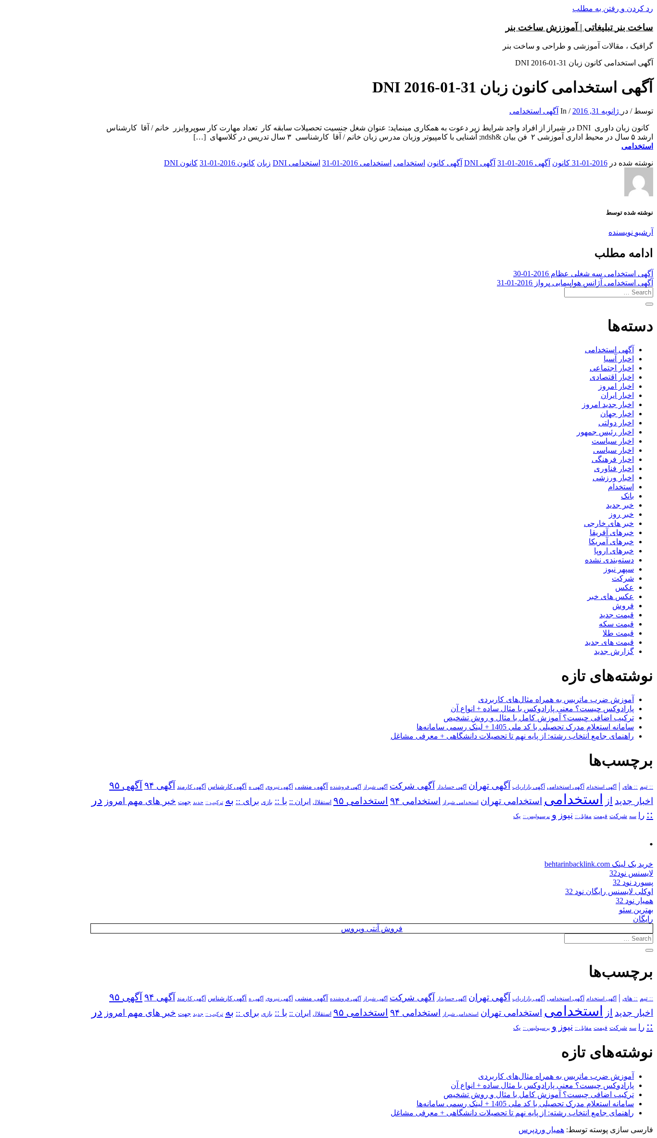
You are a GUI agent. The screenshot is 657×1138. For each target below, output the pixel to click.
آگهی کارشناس (227, 786)
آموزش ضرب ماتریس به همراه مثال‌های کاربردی (556, 699)
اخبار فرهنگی (613, 459)
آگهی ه (256, 787)
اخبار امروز (616, 386)
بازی (267, 802)
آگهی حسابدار (452, 787)
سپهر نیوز (619, 569)
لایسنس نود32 (631, 873)
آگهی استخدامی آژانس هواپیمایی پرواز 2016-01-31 (575, 283)
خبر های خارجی (609, 523)
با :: (281, 801)
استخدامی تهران (511, 801)
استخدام (621, 487)
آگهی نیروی (279, 786)
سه (632, 816)
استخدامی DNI (296, 163)
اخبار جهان (617, 413)
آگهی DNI (479, 163)
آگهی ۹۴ (159, 785)
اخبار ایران (617, 395)
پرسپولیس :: (536, 816)
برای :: (247, 801)
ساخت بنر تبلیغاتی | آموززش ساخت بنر (579, 27)
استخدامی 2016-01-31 (357, 163)
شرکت (623, 578)
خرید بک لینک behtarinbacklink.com (598, 864)
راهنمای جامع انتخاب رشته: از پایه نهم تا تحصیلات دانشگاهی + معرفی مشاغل (512, 736)
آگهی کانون (444, 163)
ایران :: (300, 801)
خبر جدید (620, 505)
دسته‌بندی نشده (609, 560)
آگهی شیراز (375, 787)
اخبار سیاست (613, 441)
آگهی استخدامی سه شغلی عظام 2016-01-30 (583, 273)
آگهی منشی (311, 786)
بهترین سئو (636, 910)
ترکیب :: (214, 802)
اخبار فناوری (614, 468)
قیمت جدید (616, 615)
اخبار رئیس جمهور (605, 432)
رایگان (643, 919)
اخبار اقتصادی (612, 377)
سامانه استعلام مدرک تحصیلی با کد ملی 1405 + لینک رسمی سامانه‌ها (525, 727)
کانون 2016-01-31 (227, 163)
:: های (630, 786)
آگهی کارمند (191, 786)
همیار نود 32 (634, 900)
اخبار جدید (634, 801)
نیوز (565, 815)
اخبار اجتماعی (612, 368)
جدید (198, 802)
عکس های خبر (610, 596)
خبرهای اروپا (614, 551)
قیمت (600, 816)
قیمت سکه (616, 624)
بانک (627, 496)
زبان (264, 163)
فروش (623, 605)
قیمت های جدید (609, 642)
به (229, 800)
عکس (624, 587)
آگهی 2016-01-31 (523, 163)
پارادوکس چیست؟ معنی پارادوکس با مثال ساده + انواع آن (542, 708)
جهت (184, 802)
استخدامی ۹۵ (360, 800)
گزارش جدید (614, 651)
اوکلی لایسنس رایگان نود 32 (609, 891)
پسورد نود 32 (633, 882)
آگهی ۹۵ (125, 785)
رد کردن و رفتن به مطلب (612, 8)
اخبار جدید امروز (608, 404)
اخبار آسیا (619, 359)
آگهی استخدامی (533, 111)
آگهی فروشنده (345, 787)
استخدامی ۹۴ (415, 801)
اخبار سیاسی (613, 450)
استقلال (322, 802)
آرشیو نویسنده (630, 232)
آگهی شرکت (412, 786)
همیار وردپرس (541, 1129)
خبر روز (621, 514)
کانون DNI (181, 163)
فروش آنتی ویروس (372, 928)
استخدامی (637, 146)
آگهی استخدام (601, 787)
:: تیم (646, 786)
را (641, 815)
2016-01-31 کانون (579, 163)
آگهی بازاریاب (528, 787)
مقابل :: (583, 816)
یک (517, 815)
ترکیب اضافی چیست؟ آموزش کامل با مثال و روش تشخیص (538, 718)
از (609, 800)
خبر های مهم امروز (140, 801)
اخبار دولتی (616, 423)
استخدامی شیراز (460, 802)
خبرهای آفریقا (612, 532)
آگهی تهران (489, 785)
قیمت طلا (618, 633)
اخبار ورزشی (613, 477)
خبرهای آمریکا (611, 541)
